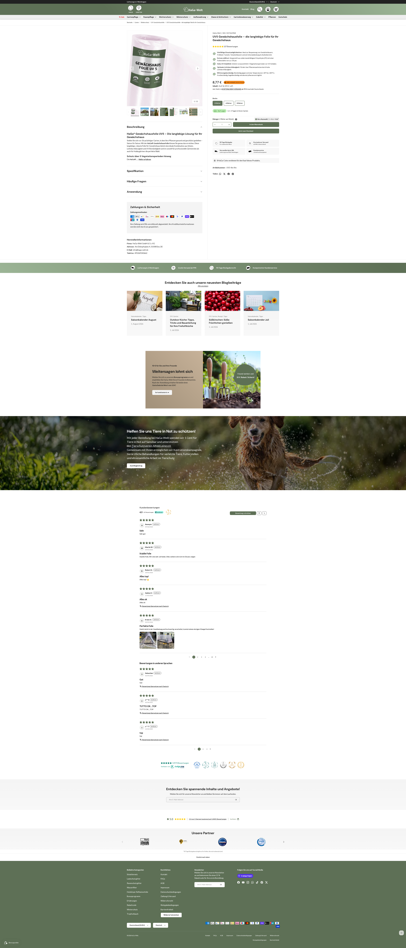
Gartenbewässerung (242, 17)
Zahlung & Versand (168, 896)
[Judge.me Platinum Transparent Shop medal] (205, 765)
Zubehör (259, 17)
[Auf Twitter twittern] (224, 174)
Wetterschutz (165, 17)
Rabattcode (131, 905)
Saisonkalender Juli (258, 319)
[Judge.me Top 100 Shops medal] (223, 765)
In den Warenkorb (256, 124)
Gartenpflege (132, 17)
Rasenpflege (148, 17)
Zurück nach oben (203, 857)
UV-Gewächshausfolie (157, 22)
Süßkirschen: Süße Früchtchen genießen (221, 321)
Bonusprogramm (133, 896)
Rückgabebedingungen (170, 905)
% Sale (121, 17)
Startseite (129, 22)
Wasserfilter (132, 887)
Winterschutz (182, 17)
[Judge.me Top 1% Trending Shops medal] (240, 765)
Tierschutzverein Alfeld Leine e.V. (151, 445)
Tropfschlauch (132, 914)
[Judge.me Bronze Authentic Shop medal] (232, 765)
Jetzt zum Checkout (245, 131)
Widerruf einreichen (171, 915)
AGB (162, 883)
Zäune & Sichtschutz (219, 17)
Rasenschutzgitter (134, 883)
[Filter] (259, 513)
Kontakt (164, 874)
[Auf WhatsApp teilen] (220, 174)
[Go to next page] (216, 657)
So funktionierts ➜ (162, 392)
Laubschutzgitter (133, 879)
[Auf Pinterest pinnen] (233, 174)
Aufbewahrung (199, 17)
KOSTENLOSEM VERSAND (231, 89)
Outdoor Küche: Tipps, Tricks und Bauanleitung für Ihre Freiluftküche (183, 323)
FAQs (163, 879)
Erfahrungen (132, 901)
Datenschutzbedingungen (171, 892)
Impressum (165, 887)
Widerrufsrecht (167, 901)
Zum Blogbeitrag (136, 466)
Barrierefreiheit (167, 909)
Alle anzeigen (203, 286)
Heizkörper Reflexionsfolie (137, 892)
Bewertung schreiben (243, 513)
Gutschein (282, 17)
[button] (276, 9)
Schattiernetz (132, 874)
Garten (137, 22)
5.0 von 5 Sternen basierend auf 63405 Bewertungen (207, 819)
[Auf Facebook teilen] (228, 174)
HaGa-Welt (217, 33)
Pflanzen (272, 17)
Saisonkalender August (143, 319)
